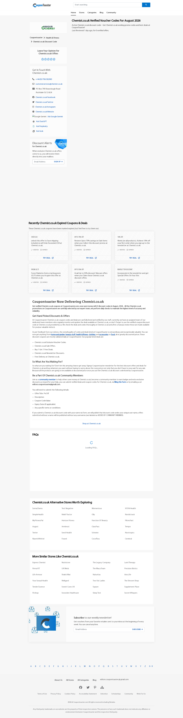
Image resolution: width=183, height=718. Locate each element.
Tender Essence (38, 587)
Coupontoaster (36, 38)
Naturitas (97, 575)
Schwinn (95, 533)
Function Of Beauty (100, 521)
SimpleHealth (37, 515)
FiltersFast (129, 521)
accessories (103, 335)
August (35, 527)
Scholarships (116, 694)
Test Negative (67, 509)
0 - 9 (151, 666)
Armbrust (65, 527)
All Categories (83, 680)
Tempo (128, 527)
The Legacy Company (101, 563)
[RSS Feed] (102, 687)
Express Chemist (39, 563)
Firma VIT (36, 569)
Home (73, 13)
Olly (93, 515)
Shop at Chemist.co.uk (91, 424)
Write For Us (141, 694)
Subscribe (136, 629)
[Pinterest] (95, 687)
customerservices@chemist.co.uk (49, 84)
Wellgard (65, 581)
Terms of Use (42, 694)
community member (47, 380)
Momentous (97, 509)
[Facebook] (81, 687)
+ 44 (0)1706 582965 (44, 79)
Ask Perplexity (42, 126)
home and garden (58, 335)
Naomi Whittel (38, 539)
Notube (112, 702)
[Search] (146, 4)
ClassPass (95, 527)
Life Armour (37, 575)
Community (111, 13)
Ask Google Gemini (55, 117)
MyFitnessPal (37, 521)
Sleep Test (97, 593)
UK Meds (65, 569)
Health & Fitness (52, 38)
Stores (81, 13)
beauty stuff (70, 335)
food (113, 335)
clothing (92, 335)
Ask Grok (39, 131)
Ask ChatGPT (41, 122)
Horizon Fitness (68, 521)
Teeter (35, 533)
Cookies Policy (70, 694)
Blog (101, 13)
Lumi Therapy (129, 563)
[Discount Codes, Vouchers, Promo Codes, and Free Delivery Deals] (42, 5)
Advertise (104, 694)
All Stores (70, 680)
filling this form (120, 382)
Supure (95, 587)
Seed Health (67, 533)
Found (64, 539)
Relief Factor (67, 515)
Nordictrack (130, 515)
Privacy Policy (56, 694)
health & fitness (82, 335)
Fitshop (35, 593)
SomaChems (37, 509)
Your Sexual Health (40, 581)
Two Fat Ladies (99, 581)
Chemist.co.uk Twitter (44, 102)
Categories (92, 13)
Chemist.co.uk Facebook (45, 97)
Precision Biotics (130, 569)
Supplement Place (131, 587)
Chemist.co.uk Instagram (45, 107)
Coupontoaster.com (80, 702)
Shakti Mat (66, 575)
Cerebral (128, 539)
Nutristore (66, 563)
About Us (58, 680)
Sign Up (57, 162)
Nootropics (129, 533)
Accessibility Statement (88, 694)
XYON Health (130, 509)
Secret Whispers (130, 593)
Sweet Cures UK (68, 587)
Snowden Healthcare (70, 593)
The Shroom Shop (131, 581)
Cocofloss (96, 539)
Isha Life (127, 575)
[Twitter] (88, 687)
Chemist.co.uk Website (45, 112)
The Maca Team (99, 569)
